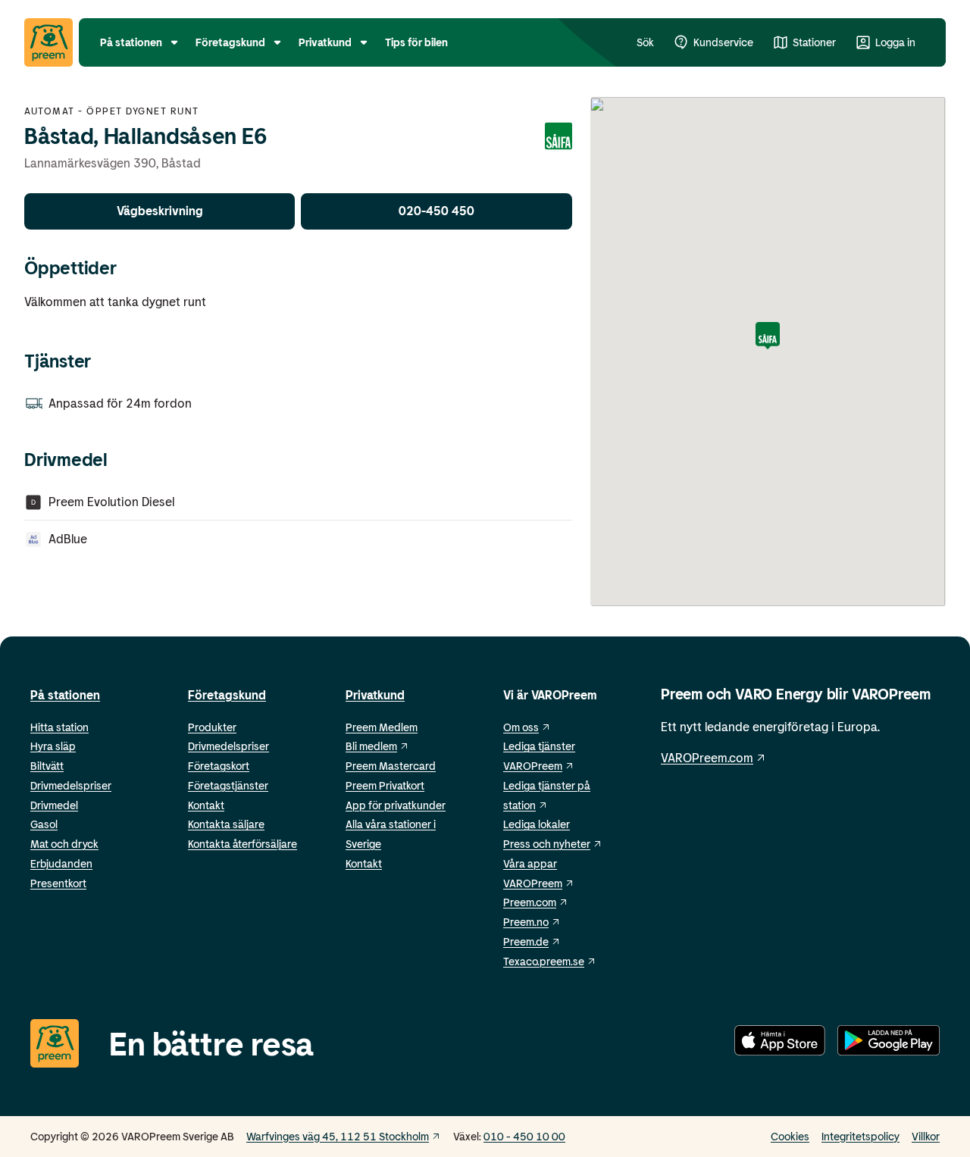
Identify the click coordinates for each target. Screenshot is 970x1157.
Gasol (44, 824)
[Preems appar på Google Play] (888, 1043)
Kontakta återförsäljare (242, 843)
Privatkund (375, 694)
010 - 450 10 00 (524, 1136)
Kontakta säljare (226, 824)
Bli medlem (371, 746)
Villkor (926, 1136)
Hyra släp (53, 746)
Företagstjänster (228, 785)
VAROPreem (532, 883)
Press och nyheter (546, 843)
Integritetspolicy (860, 1136)
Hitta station (59, 727)
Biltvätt (47, 765)
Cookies (790, 1136)
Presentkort (58, 883)
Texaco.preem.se (543, 961)
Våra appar (530, 863)
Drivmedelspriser (70, 785)
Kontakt (206, 805)
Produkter (212, 727)
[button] (768, 337)
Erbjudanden (61, 863)
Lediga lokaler (536, 824)
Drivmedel (54, 805)
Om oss (521, 727)
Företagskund (227, 694)
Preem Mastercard (391, 765)
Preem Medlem (382, 727)
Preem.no (526, 921)
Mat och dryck (64, 843)
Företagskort (218, 765)
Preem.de (526, 941)
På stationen (65, 694)
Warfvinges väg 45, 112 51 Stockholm (337, 1136)
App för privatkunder (396, 805)
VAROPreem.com (707, 757)
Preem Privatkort (385, 785)
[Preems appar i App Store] (779, 1043)
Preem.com (529, 902)
